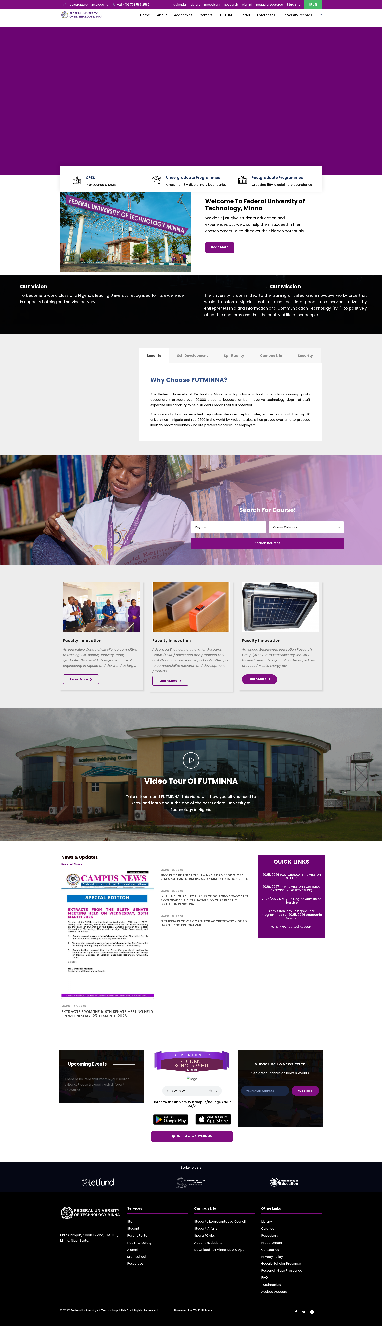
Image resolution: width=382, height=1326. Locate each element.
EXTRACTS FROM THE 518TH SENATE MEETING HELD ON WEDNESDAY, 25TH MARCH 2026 (107, 1014)
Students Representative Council (220, 1221)
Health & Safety (139, 1242)
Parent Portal (137, 1235)
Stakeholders (191, 1167)
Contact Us (270, 1249)
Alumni (247, 4)
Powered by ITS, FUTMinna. (193, 1310)
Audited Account (274, 1291)
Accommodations (208, 1242)
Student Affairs (205, 1228)
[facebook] (296, 1312)
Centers (206, 15)
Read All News (71, 864)
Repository (212, 4)
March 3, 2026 (171, 870)
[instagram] (312, 1312)
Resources (135, 1263)
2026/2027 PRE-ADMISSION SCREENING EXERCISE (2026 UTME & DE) (291, 888)
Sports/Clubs (204, 1235)
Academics (183, 15)
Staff (313, 4)
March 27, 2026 (73, 1006)
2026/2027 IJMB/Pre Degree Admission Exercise (292, 901)
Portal (245, 15)
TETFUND (226, 15)
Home (145, 15)
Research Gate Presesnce (281, 1270)
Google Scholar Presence (281, 1263)
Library (195, 4)
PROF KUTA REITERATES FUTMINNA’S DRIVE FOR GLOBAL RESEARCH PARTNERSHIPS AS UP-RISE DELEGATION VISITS (204, 877)
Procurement (271, 1242)
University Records (297, 15)
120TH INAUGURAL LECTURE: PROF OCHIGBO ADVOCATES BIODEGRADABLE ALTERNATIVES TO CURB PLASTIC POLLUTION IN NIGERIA (204, 900)
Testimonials (271, 1284)
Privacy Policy (272, 1256)
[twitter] (304, 1312)
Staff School (136, 1256)
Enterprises (266, 15)
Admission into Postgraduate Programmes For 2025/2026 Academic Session (292, 914)
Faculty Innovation (82, 640)
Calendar (180, 4)
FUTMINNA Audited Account (292, 927)
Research (231, 4)
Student (133, 1228)
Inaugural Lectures (269, 4)
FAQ (264, 1277)
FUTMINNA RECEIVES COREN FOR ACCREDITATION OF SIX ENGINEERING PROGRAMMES (203, 923)
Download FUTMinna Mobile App (219, 1249)
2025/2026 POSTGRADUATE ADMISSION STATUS (291, 876)
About (162, 15)
